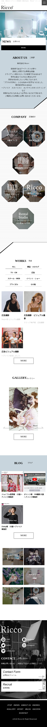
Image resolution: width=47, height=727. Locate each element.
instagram (31, 645)
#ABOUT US (26, 705)
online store (10, 651)
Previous (9, 425)
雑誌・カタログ (33, 267)
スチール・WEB (14, 278)
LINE (8, 639)
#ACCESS (36, 709)
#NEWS (17, 705)
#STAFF (20, 709)
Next (39, 425)
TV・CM (14, 273)
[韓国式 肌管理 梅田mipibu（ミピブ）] (23, 154)
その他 (33, 284)
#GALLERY (11, 709)
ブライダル (14, 284)
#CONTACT (23, 713)
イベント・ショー (33, 278)
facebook (30, 639)
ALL (14, 267)
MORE (23, 48)
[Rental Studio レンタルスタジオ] (23, 209)
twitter (8, 645)
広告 (33, 273)
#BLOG (28, 709)
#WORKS (36, 705)
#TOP (9, 705)
